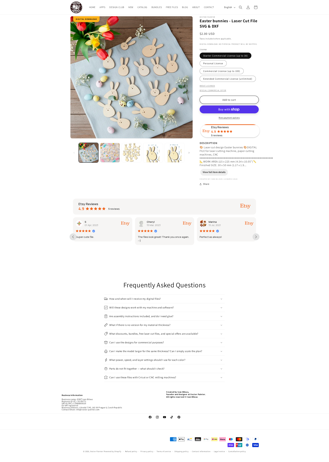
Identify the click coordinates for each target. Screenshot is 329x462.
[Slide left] (74, 153)
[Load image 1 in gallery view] (88, 153)
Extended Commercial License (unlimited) (227, 78)
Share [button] (206, 183)
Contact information (201, 451)
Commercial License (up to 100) (221, 71)
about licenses (207, 86)
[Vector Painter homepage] (76, 7)
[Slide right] (189, 153)
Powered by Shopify (113, 451)
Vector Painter (96, 451)
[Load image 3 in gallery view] (131, 153)
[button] (240, 7)
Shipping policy (181, 451)
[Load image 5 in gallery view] (174, 153)
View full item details (214, 172)
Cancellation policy (237, 451)
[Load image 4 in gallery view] (153, 153)
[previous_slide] (73, 236)
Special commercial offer (213, 90)
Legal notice (219, 451)
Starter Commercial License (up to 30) (225, 55)
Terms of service (164, 451)
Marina (213, 221)
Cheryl (151, 221)
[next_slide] (256, 236)
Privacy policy (147, 451)
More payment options (229, 117)
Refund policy (131, 451)
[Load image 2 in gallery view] (110, 153)
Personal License (213, 63)
